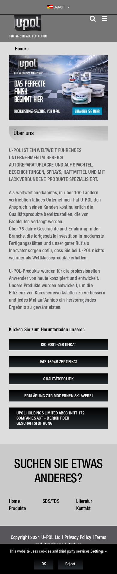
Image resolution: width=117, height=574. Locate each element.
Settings (98, 551)
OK (44, 564)
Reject (70, 564)
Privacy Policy (77, 537)
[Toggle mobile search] (93, 18)
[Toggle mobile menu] (105, 18)
